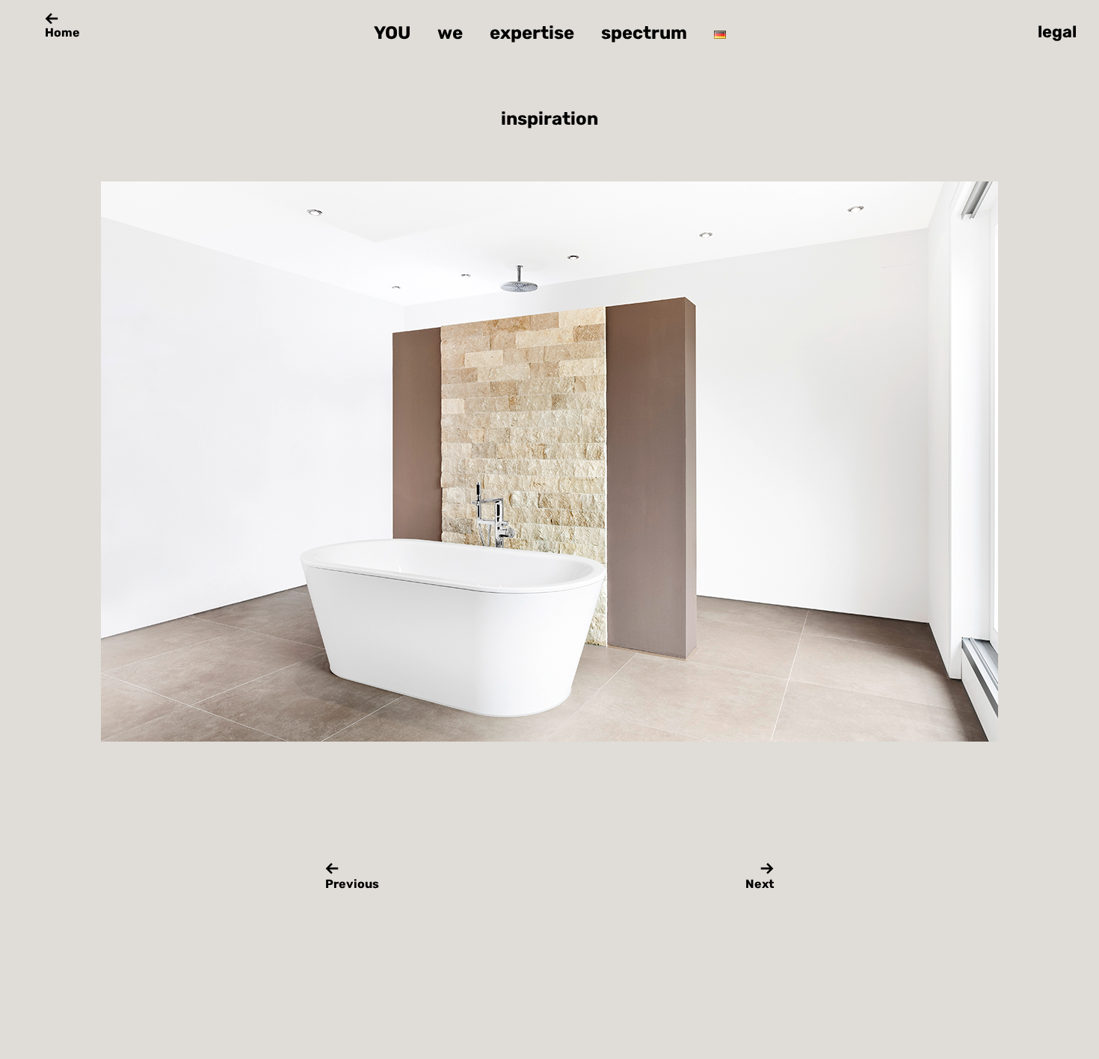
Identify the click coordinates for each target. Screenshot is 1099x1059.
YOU (392, 32)
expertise (532, 32)
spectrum (644, 32)
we (450, 32)
